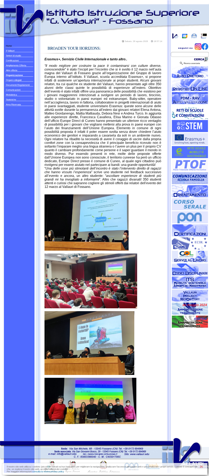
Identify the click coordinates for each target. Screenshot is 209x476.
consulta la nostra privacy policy (48, 471)
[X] (201, 466)
